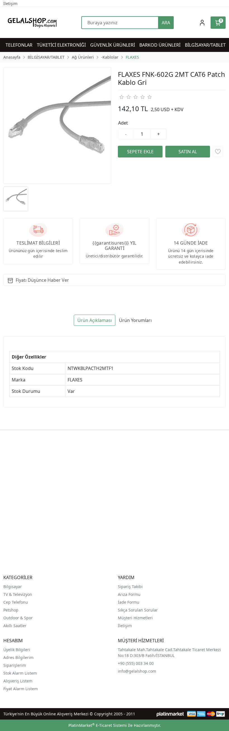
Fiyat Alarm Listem (20, 688)
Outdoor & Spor (18, 617)
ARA (166, 23)
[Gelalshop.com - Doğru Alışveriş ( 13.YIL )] (31, 22)
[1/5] (121, 97)
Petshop (10, 610)
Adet (123, 123)
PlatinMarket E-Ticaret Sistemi (97, 725)
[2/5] (125, 97)
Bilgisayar (12, 586)
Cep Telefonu (15, 602)
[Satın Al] (187, 151)
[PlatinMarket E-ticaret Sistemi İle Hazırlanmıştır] (170, 714)
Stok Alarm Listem (20, 673)
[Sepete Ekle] (140, 151)
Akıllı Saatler (15, 625)
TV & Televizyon (17, 594)
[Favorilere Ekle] (218, 152)
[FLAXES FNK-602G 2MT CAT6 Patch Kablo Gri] (57, 125)
